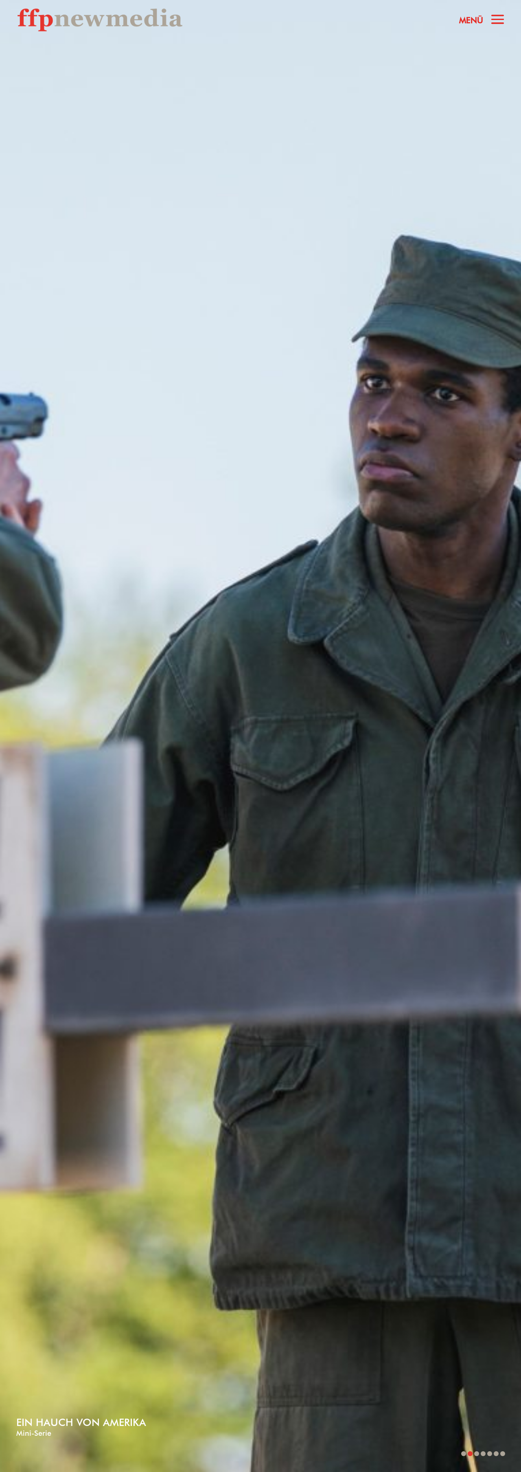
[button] (463, 1453)
